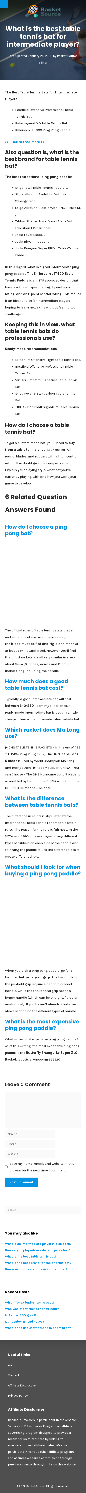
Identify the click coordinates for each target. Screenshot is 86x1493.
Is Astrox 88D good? (21, 1315)
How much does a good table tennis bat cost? (36, 685)
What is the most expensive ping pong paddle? (42, 1025)
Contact (13, 1375)
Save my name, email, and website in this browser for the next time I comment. (41, 1167)
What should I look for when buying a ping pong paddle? (43, 870)
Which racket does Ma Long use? (42, 733)
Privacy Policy (18, 1395)
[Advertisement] (43, 583)
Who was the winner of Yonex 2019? (32, 1309)
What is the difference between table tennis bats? (41, 802)
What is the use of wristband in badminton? (38, 1328)
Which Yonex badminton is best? (30, 1302)
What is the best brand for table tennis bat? (38, 1263)
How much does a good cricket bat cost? (36, 1269)
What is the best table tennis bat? (31, 1256)
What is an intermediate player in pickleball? (38, 1244)
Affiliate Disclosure (22, 1385)
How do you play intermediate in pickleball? (37, 1250)
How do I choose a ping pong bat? (36, 530)
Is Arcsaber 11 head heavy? (24, 1321)
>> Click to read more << (24, 142)
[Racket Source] (43, 11)
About (12, 1365)
